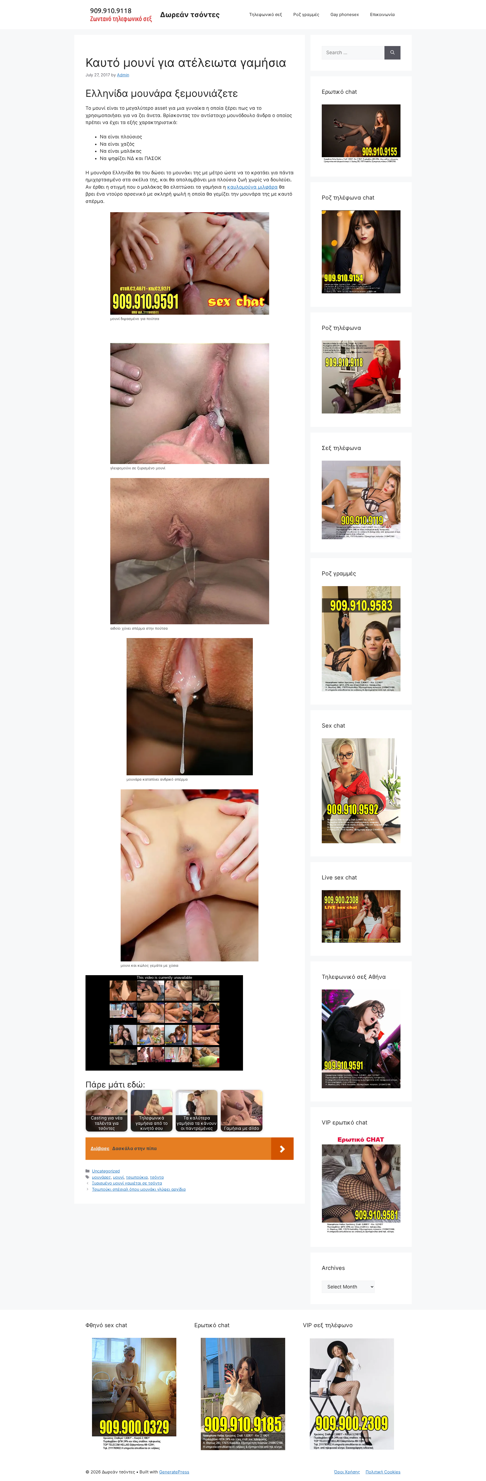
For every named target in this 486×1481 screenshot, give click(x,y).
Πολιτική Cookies (383, 1472)
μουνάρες (101, 1177)
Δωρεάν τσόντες (190, 14)
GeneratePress (174, 1472)
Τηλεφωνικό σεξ (265, 14)
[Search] (392, 53)
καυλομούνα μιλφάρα (252, 187)
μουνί (118, 1177)
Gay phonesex (344, 14)
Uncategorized (106, 1171)
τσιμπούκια (137, 1177)
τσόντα (157, 1177)
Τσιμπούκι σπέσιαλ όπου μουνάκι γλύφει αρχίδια (139, 1189)
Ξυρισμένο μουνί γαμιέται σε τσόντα (127, 1183)
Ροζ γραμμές (306, 14)
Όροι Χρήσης (347, 1472)
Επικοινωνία (382, 14)
